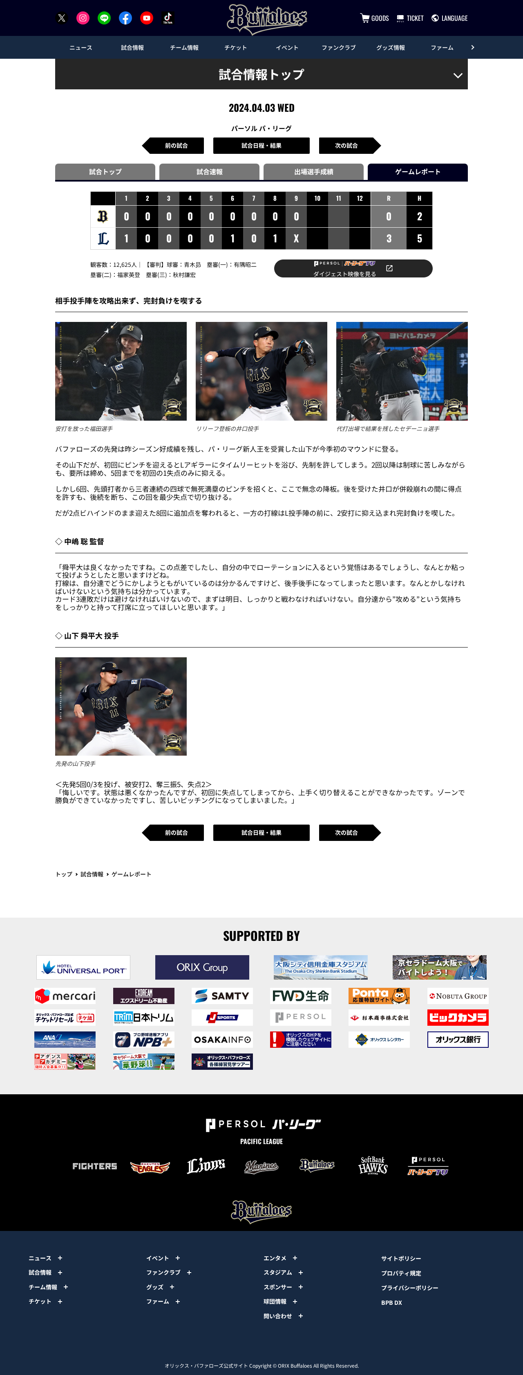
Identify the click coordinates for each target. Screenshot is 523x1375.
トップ (63, 874)
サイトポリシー (401, 1258)
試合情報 (91, 874)
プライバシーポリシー (409, 1288)
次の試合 (346, 145)
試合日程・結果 (261, 145)
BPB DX (391, 1302)
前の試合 (176, 145)
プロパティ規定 (401, 1273)
